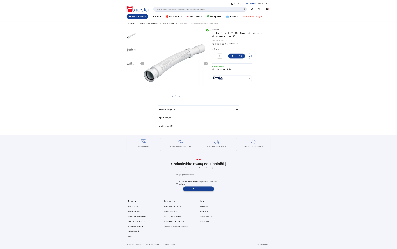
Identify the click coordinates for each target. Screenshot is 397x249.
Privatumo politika (152, 245)
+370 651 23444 (250, 4)
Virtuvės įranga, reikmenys (149, 24)
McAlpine (215, 29)
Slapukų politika (169, 245)
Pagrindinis (131, 24)
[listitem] (145, 206)
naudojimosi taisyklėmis (197, 181)
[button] (251, 9)
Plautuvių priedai (168, 24)
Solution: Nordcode (264, 245)
